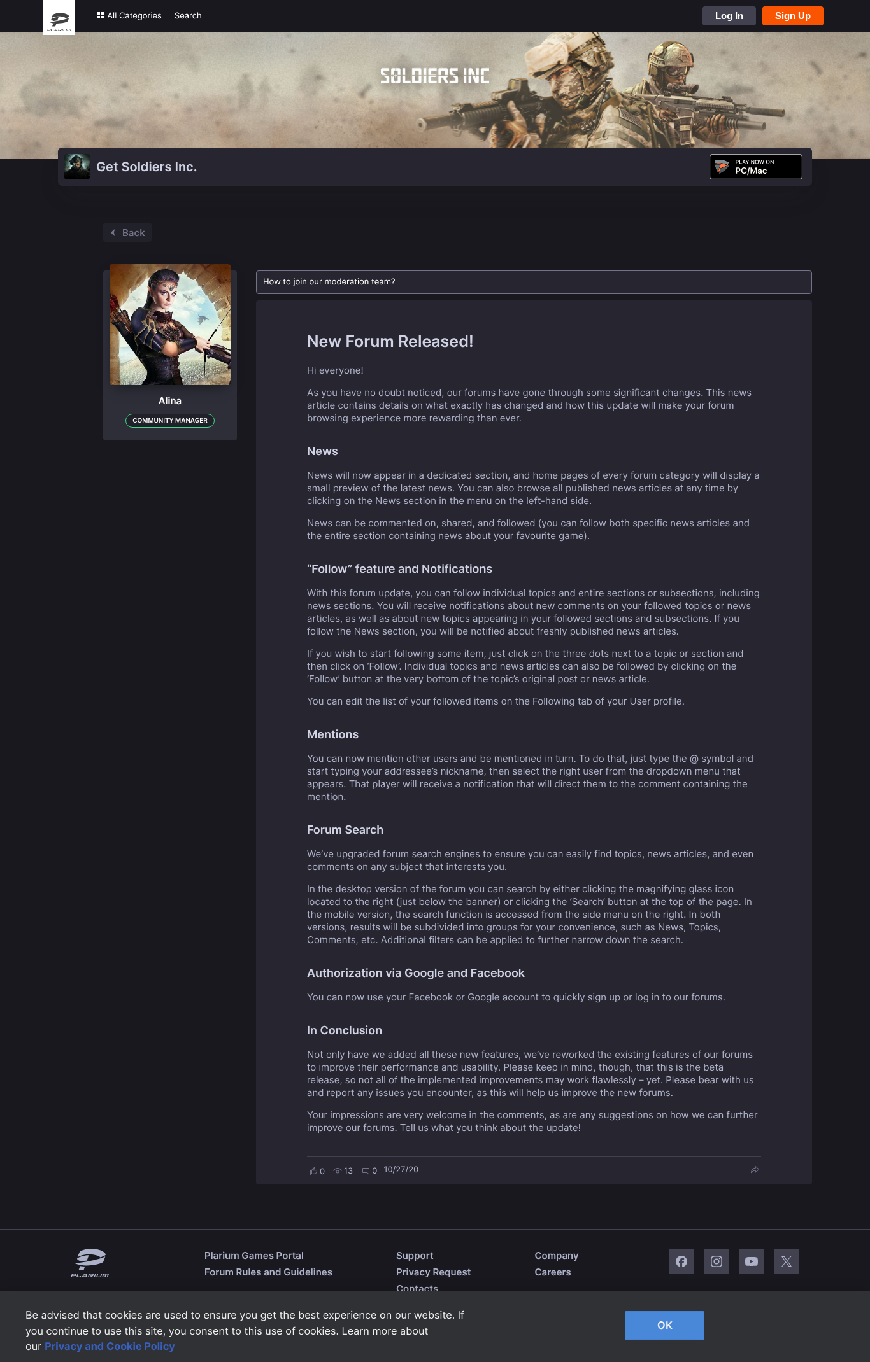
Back (133, 233)
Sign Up (793, 15)
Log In (729, 15)
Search (188, 16)
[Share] (754, 1170)
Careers (552, 1272)
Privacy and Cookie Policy (110, 1346)
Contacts (417, 1288)
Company (556, 1255)
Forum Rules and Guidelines (268, 1272)
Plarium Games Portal (254, 1255)
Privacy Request (433, 1272)
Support (415, 1255)
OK (665, 1325)
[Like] (313, 1171)
